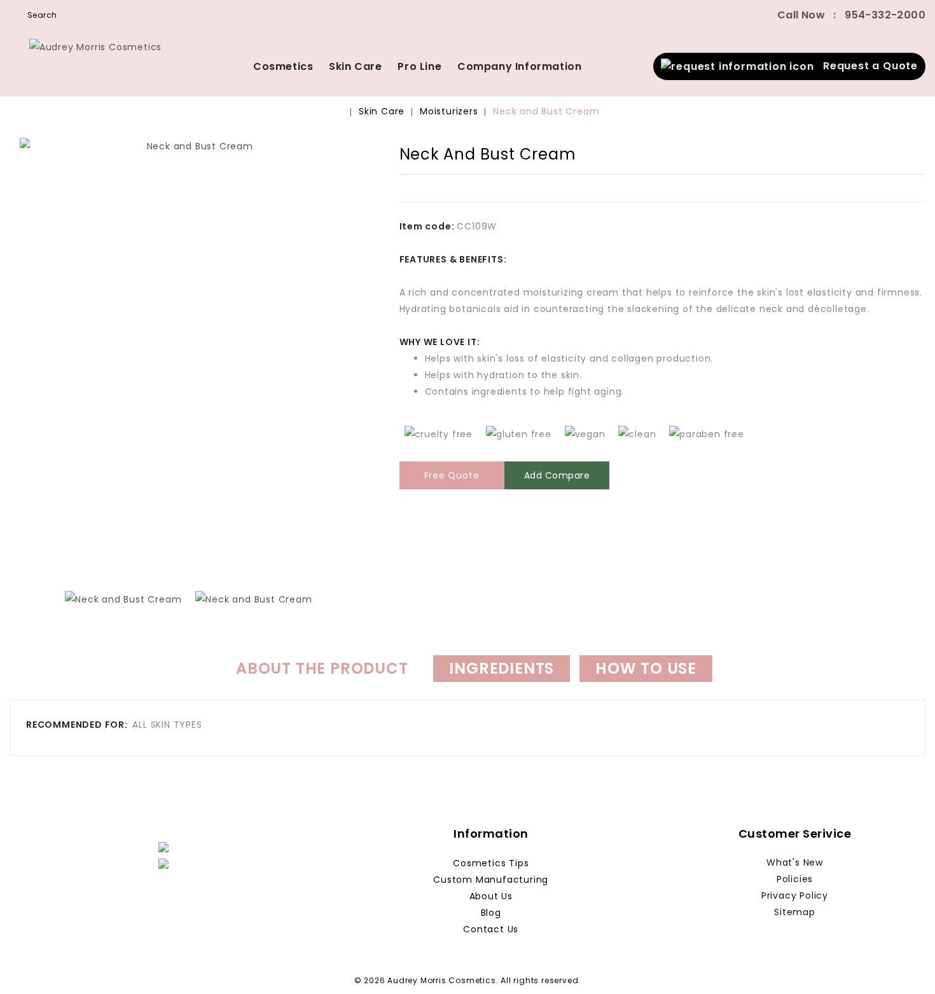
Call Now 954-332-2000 (851, 15)
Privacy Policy (794, 895)
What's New (794, 862)
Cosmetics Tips (491, 863)
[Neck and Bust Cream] (195, 356)
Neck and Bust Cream (546, 111)
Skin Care (355, 66)
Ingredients (501, 668)
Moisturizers (449, 111)
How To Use (645, 668)
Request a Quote (866, 65)
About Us (491, 896)
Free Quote (452, 475)
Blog (491, 912)
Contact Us (490, 929)
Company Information (519, 66)
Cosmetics (283, 66)
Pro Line (419, 66)
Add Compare (557, 475)
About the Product (322, 668)
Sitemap (794, 912)
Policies (795, 879)
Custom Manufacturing (490, 879)
